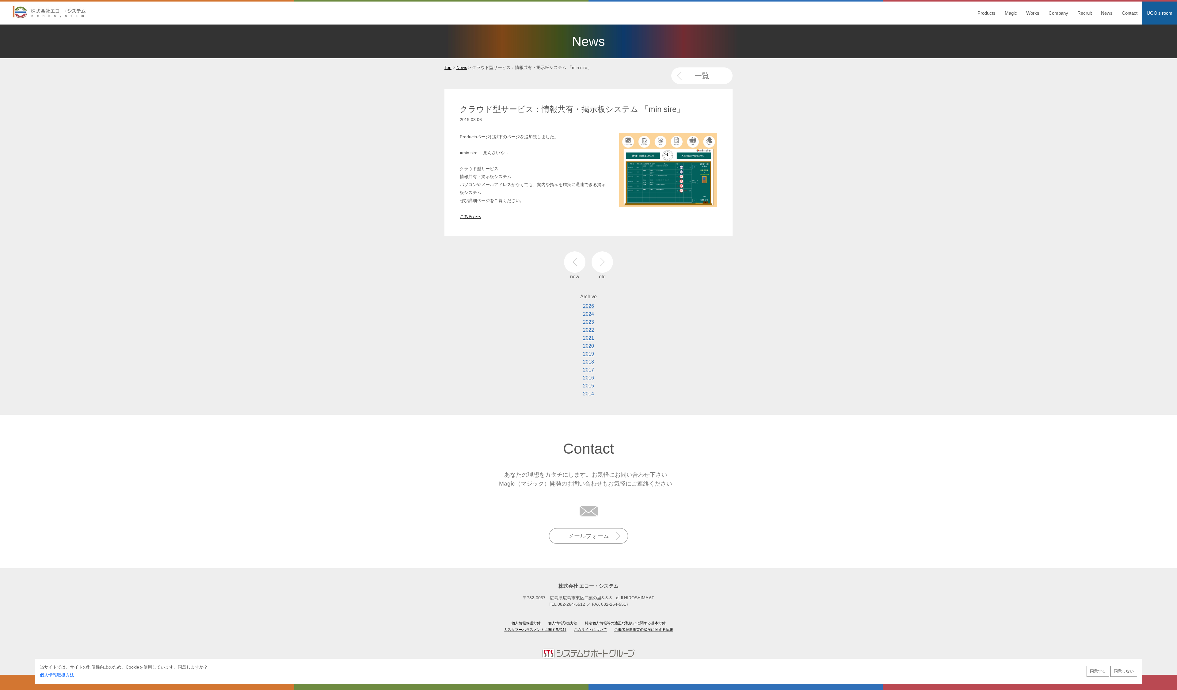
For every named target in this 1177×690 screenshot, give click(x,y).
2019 (588, 353)
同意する (1098, 671)
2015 (588, 385)
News (1107, 13)
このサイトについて (590, 629)
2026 (588, 306)
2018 (588, 361)
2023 (588, 322)
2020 (588, 346)
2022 (588, 330)
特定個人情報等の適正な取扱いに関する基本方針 (625, 623)
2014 (588, 393)
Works (1032, 13)
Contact (1129, 13)
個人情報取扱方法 (57, 675)
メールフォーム (588, 536)
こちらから (470, 216)
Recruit (1084, 13)
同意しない (1124, 671)
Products (986, 13)
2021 (588, 338)
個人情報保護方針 (526, 623)
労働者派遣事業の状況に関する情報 (643, 629)
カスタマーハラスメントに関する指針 (535, 629)
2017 (588, 369)
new (574, 262)
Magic (1011, 13)
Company (1058, 13)
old (602, 262)
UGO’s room (1159, 13)
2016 (588, 377)
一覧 (702, 75)
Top (447, 67)
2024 (588, 314)
